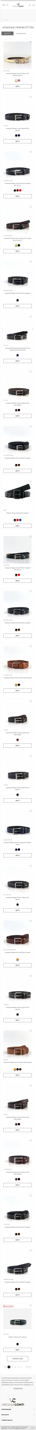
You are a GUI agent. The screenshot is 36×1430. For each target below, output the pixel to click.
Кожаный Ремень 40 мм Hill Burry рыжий (17, 952)
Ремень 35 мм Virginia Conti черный (18, 513)
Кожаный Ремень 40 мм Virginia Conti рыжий (18, 678)
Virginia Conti (18, 1427)
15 (26, 1367)
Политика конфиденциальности (17, 1428)
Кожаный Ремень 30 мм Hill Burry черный (17, 458)
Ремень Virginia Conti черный (17, 1337)
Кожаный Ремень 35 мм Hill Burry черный (17, 293)
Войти (30, 5)
